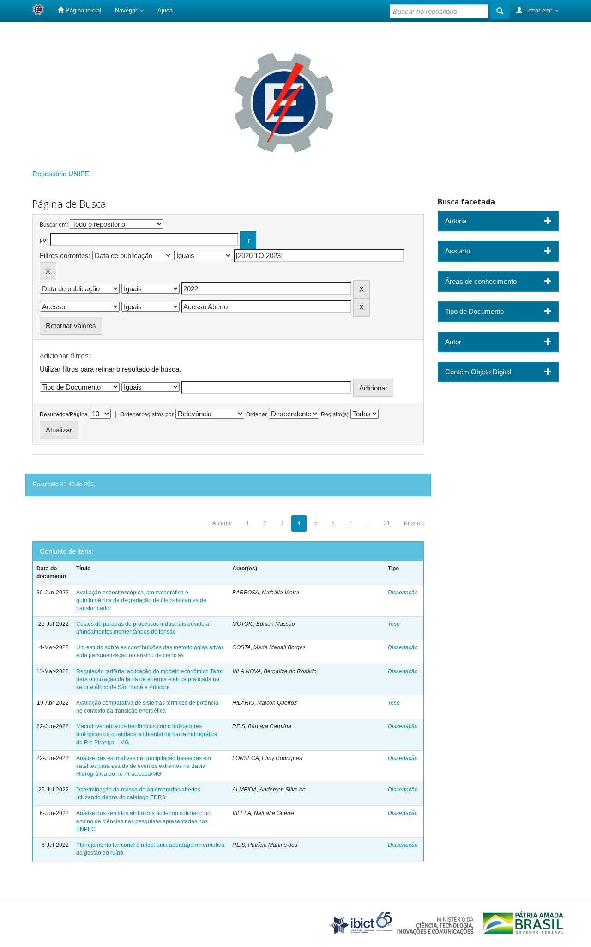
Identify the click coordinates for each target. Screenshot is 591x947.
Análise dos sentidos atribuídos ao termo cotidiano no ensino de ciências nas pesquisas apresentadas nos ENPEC (143, 821)
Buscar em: (54, 225)
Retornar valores (71, 326)
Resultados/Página (64, 414)
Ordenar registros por (147, 414)
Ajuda (165, 10)
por (44, 240)
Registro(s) (335, 414)
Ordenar (256, 414)
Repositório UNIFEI (61, 174)
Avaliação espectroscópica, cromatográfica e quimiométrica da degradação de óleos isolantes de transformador (141, 600)
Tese (394, 624)
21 (387, 523)
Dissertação (403, 592)
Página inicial (82, 10)
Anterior (222, 523)
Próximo (414, 523)
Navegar (127, 10)
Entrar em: (538, 10)
